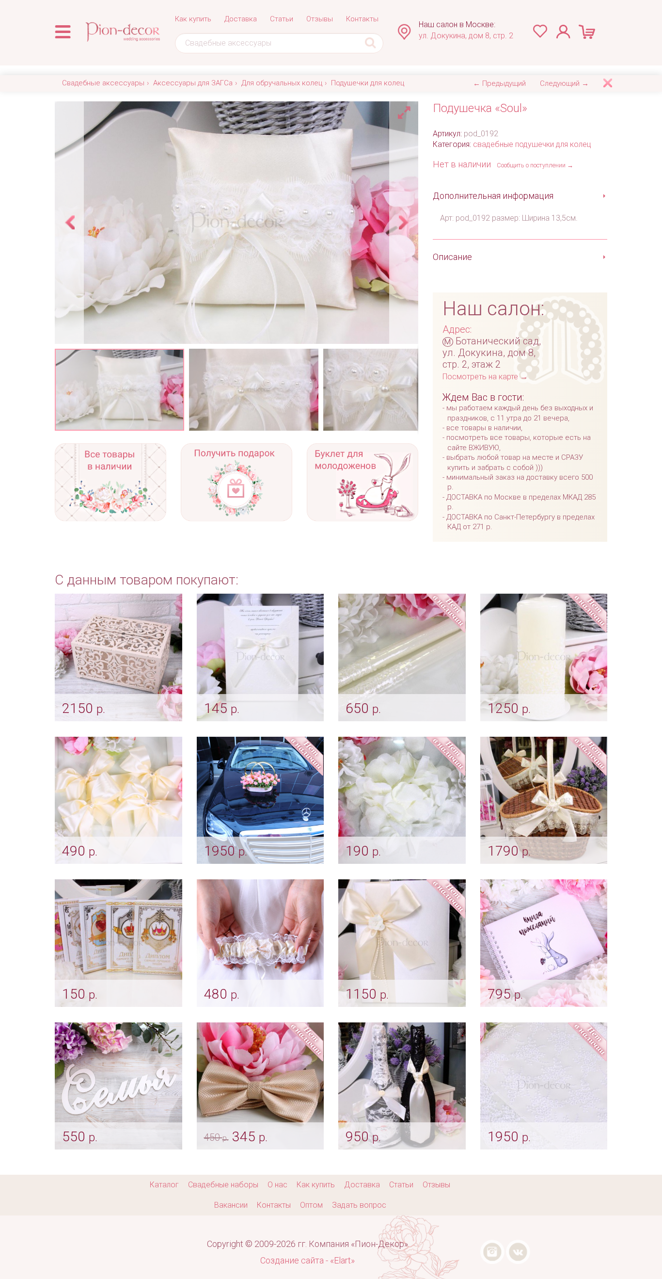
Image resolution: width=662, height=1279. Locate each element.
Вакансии (231, 1205)
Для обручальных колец (281, 83)
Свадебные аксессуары (103, 83)
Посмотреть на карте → (485, 376)
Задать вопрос (359, 1205)
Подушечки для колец (367, 83)
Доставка (240, 19)
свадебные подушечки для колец (532, 144)
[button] (405, 110)
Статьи (281, 19)
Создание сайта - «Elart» (307, 1260)
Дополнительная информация (493, 196)
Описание (452, 257)
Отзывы (319, 19)
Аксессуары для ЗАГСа (193, 83)
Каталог (164, 1184)
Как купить (193, 19)
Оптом (311, 1205)
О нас (277, 1184)
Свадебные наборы (223, 1184)
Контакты (362, 19)
